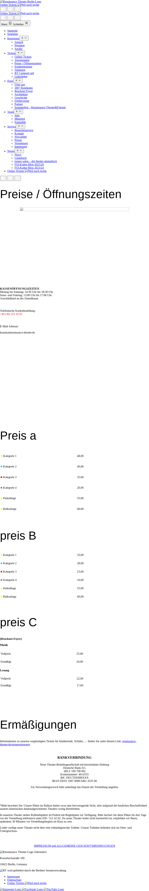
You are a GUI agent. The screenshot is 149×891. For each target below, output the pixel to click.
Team (10, 111)
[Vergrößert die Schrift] (10, 9)
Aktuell (19, 42)
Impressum (21, 146)
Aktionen (20, 69)
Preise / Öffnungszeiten (28, 63)
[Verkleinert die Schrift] (17, 9)
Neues (11, 151)
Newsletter (21, 136)
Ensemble (20, 122)
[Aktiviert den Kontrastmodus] (3, 9)
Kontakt (19, 133)
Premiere (20, 45)
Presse (18, 140)
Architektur (21, 94)
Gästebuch (21, 157)
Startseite (12, 30)
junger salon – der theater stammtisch (36, 161)
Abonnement (22, 60)
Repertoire (13, 38)
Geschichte (21, 97)
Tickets (11, 53)
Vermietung (21, 143)
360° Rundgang (24, 87)
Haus (10, 80)
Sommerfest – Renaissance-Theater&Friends (40, 107)
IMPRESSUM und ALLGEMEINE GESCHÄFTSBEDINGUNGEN (74, 845)
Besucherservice (24, 130)
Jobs (17, 115)
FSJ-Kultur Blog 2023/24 (29, 167)
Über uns (20, 84)
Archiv (19, 48)
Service (11, 126)
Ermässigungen (23, 66)
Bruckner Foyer (24, 91)
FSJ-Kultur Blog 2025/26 (29, 164)
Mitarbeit (20, 118)
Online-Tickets (23, 56)
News (18, 154)
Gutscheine (21, 76)
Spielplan (12, 34)
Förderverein (22, 100)
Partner (19, 104)
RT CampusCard (24, 73)
